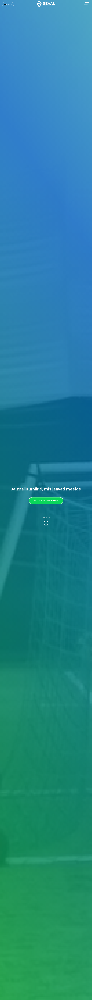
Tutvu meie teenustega (46, 500)
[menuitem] (8, 4)
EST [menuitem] (8, 4)
